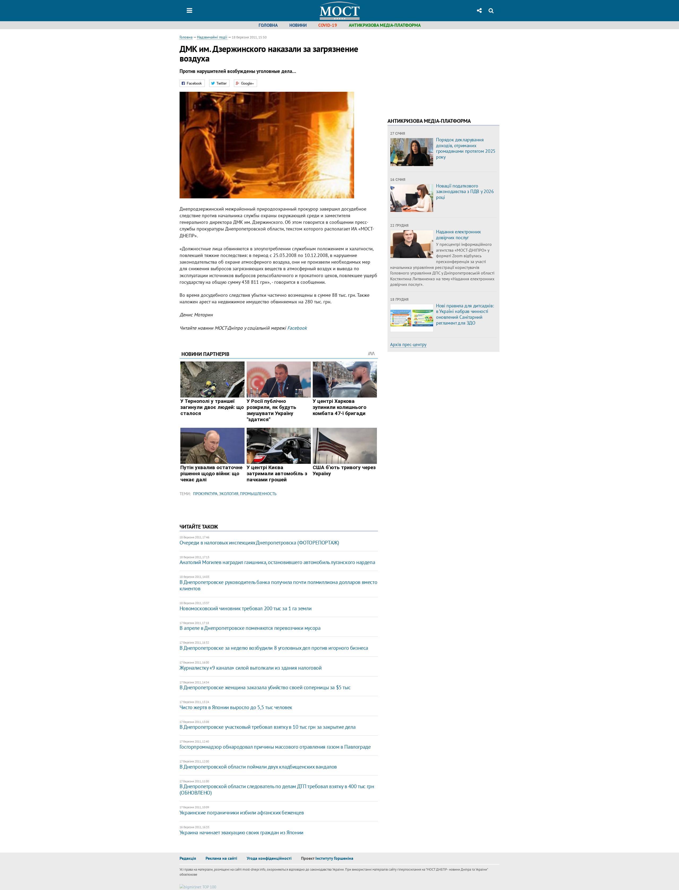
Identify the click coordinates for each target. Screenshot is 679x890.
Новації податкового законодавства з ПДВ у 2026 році (465, 191)
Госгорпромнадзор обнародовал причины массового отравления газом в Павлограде (275, 746)
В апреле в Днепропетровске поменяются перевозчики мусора (250, 628)
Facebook (297, 328)
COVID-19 (327, 25)
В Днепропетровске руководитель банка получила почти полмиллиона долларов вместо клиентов (278, 585)
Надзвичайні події (212, 37)
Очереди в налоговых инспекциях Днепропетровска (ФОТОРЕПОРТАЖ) (259, 542)
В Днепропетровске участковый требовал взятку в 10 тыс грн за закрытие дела (267, 726)
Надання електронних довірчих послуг (458, 235)
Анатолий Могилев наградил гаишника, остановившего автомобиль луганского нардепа (277, 562)
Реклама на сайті (221, 858)
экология (228, 493)
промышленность (258, 493)
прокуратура (205, 493)
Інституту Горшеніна (334, 858)
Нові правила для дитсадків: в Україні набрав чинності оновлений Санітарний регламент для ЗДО (465, 314)
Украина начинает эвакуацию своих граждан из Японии (241, 832)
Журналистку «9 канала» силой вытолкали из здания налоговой (251, 667)
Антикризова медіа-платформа (385, 25)
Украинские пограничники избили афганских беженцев (242, 812)
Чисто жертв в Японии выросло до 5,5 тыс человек (236, 707)
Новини (298, 25)
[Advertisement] (432, 71)
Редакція (188, 858)
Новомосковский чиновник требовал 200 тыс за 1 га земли (245, 608)
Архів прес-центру (408, 344)
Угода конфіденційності (269, 858)
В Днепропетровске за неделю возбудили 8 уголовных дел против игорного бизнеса (274, 647)
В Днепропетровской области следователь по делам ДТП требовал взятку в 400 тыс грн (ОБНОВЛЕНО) (277, 789)
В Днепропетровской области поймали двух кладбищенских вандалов (258, 766)
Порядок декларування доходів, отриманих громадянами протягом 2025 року (465, 148)
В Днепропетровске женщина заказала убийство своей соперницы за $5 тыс (265, 687)
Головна (268, 25)
